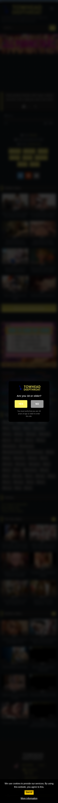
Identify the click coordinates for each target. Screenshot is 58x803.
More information (29, 798)
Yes (21, 404)
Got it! (29, 792)
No (37, 404)
